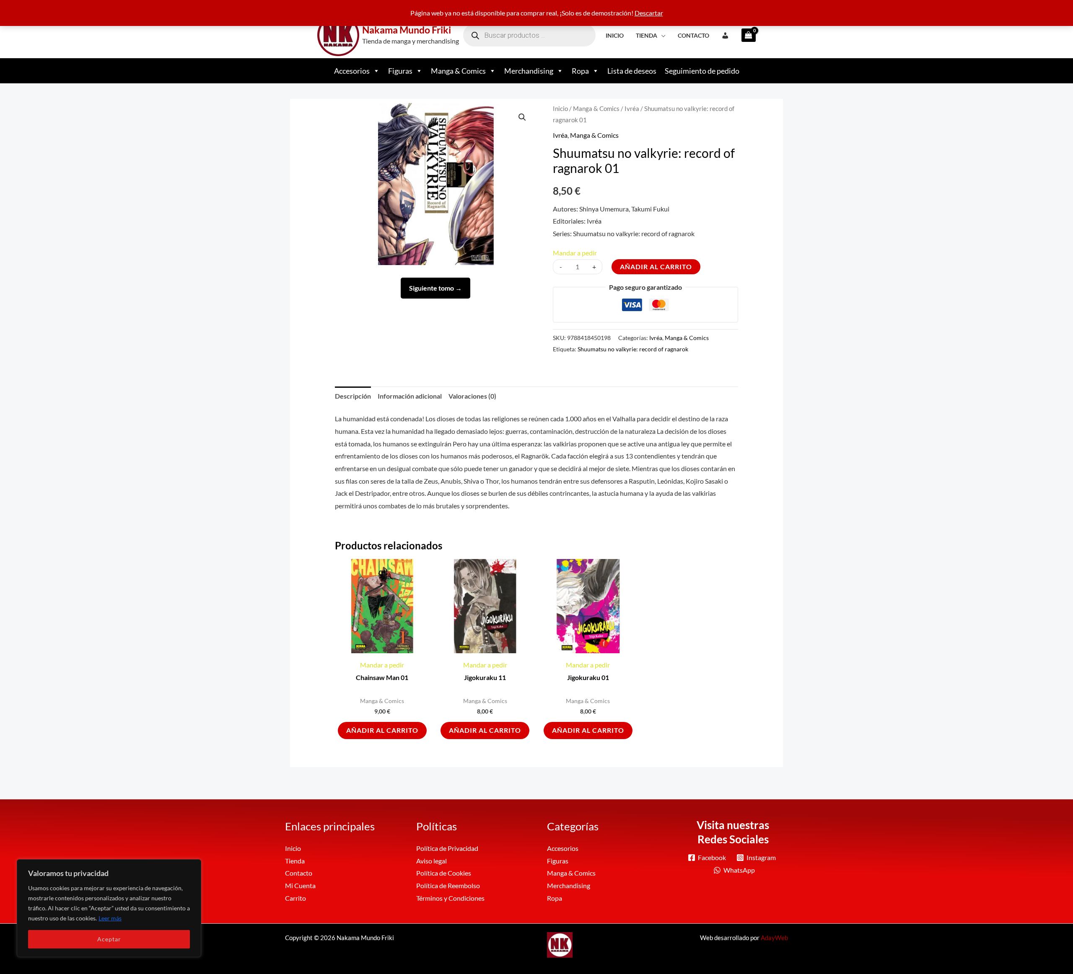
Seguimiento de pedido (702, 70)
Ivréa (632, 108)
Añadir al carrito (656, 267)
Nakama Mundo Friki (406, 30)
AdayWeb (774, 937)
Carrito (295, 898)
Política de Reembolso (448, 885)
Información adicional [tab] (410, 396)
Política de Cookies (443, 873)
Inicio (615, 35)
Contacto (693, 35)
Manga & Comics (458, 70)
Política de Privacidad (447, 848)
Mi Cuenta (300, 885)
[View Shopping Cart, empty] (746, 34)
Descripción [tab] (353, 396)
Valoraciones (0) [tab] (472, 396)
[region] (109, 908)
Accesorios (352, 70)
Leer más (110, 918)
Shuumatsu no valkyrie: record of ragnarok (633, 349)
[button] (522, 117)
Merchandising (528, 70)
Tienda (646, 35)
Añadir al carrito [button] (382, 730)
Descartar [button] (649, 13)
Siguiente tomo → (435, 288)
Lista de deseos (631, 70)
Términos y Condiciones (450, 898)
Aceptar (109, 939)
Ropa (580, 70)
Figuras (400, 70)
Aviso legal (431, 861)
